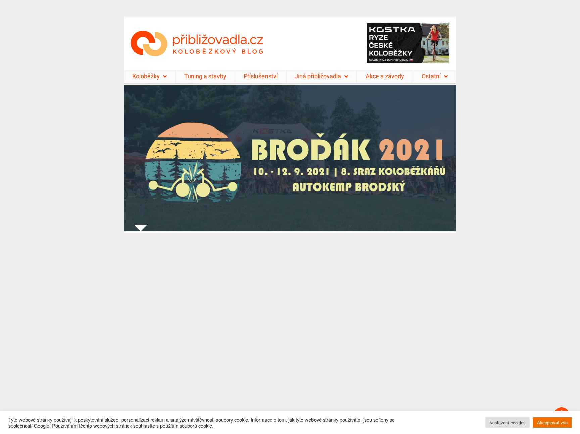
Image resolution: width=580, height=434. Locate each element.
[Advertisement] (290, 330)
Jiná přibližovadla (318, 76)
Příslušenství (261, 76)
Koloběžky (146, 76)
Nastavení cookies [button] (507, 422)
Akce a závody (385, 76)
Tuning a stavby (205, 76)
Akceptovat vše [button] (552, 422)
